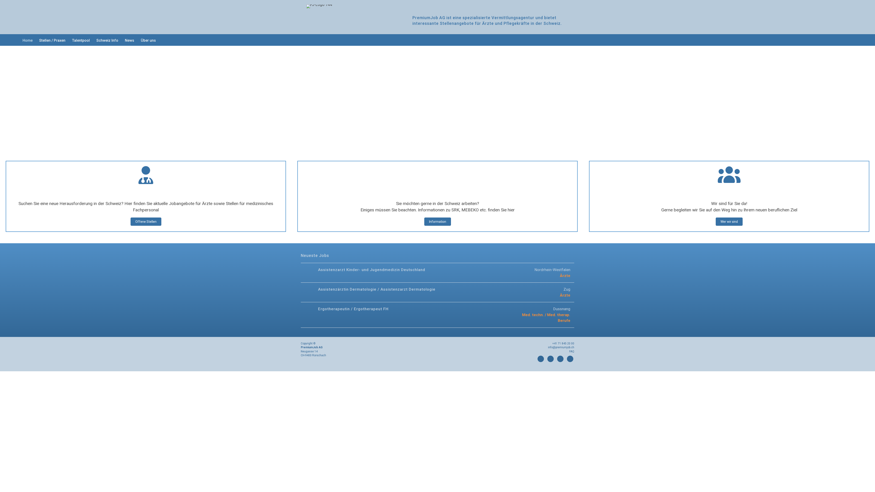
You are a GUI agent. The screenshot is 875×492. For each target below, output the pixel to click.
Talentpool (81, 40)
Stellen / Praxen (52, 40)
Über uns (148, 40)
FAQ (571, 351)
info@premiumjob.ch (561, 347)
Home (28, 40)
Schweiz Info (107, 40)
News (129, 40)
